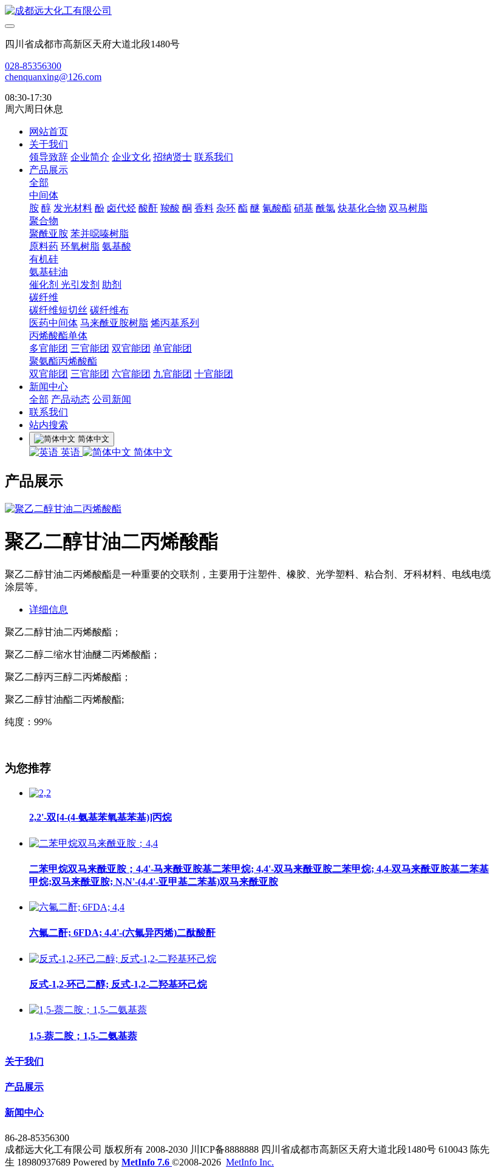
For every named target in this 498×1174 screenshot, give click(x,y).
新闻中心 (48, 386)
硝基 (303, 208)
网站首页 (48, 131)
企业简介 (89, 157)
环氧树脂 (80, 246)
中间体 (43, 195)
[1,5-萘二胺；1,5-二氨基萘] (88, 1010)
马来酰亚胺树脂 (114, 323)
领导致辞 (48, 157)
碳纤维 (43, 297)
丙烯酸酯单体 (58, 335)
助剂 (111, 284)
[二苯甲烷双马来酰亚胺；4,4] (93, 843)
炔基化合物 (362, 208)
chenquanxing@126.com (53, 77)
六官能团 (131, 374)
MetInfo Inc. (250, 1162)
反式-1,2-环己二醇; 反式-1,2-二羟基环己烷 (118, 984)
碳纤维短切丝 (58, 310)
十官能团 (213, 374)
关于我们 (48, 144)
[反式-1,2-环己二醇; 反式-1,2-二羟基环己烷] (122, 959)
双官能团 (131, 348)
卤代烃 (121, 208)
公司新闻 (111, 399)
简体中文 (151, 452)
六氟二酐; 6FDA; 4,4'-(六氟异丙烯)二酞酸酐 (122, 932)
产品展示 (48, 170)
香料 (204, 208)
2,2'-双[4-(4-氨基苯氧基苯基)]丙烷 (100, 817)
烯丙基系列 (175, 323)
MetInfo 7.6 (145, 1162)
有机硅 (43, 259)
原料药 (43, 246)
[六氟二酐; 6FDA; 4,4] (76, 907)
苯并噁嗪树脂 (99, 233)
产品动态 (70, 399)
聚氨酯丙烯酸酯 (63, 361)
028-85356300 (33, 66)
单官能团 (172, 348)
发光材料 (72, 208)
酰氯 (325, 208)
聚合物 (43, 221)
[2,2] (40, 793)
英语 (70, 452)
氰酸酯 (277, 208)
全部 (39, 182)
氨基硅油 (48, 272)
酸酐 (148, 208)
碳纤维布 (109, 310)
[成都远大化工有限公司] (249, 11)
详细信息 (48, 609)
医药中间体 (53, 323)
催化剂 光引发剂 (64, 284)
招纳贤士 (172, 157)
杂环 (226, 208)
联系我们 (213, 157)
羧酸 (170, 208)
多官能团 (48, 348)
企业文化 (131, 157)
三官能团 (89, 348)
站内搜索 (48, 425)
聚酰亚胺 (48, 233)
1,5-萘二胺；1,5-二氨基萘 (83, 1036)
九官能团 (172, 374)
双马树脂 (408, 208)
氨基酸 (116, 246)
